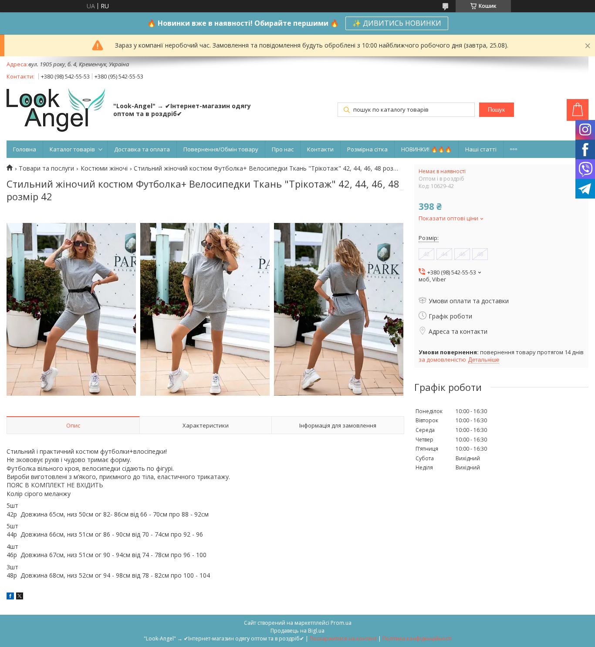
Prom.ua (341, 622)
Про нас (283, 149)
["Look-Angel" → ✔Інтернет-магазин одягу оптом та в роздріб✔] (56, 111)
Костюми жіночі (104, 168)
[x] (19, 597)
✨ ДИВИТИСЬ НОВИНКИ (396, 23)
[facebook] (10, 597)
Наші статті (481, 149)
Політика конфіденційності (417, 638)
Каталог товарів (72, 149)
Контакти (320, 149)
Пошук (496, 109)
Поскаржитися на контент (343, 638)
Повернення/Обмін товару (220, 149)
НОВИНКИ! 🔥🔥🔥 (426, 149)
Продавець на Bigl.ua (297, 630)
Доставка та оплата (142, 149)
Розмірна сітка (367, 149)
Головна (24, 149)
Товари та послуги (46, 168)
